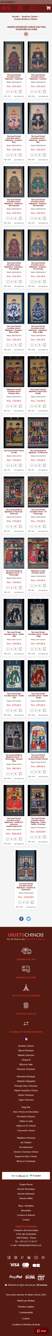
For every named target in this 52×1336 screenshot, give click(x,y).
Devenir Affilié (26, 1198)
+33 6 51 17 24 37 (28, 1242)
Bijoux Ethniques (26, 1051)
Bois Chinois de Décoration (26, 1112)
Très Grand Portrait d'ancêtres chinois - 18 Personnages (38, 512)
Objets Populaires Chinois (26, 1091)
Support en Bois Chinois (26, 1156)
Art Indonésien (26, 1147)
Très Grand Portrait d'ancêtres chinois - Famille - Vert (14, 696)
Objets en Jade (26, 1121)
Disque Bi (26, 1060)
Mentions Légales (26, 1307)
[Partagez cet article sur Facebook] (21, 919)
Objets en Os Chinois (26, 1126)
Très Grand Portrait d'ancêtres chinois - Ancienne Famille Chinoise (38, 757)
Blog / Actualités (26, 1206)
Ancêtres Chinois (26, 1046)
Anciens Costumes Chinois (26, 1152)
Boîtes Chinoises (26, 1095)
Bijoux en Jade (26, 1064)
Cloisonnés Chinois (26, 1131)
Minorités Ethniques (26, 1077)
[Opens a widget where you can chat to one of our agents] (41, 1331)
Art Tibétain (26, 1143)
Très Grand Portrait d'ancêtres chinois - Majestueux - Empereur (38, 77)
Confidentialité (26, 1313)
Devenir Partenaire (26, 1194)
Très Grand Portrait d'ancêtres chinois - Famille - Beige (38, 634)
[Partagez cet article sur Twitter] (28, 919)
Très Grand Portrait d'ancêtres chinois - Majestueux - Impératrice (14, 77)
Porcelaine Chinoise (26, 1117)
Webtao (31, 1301)
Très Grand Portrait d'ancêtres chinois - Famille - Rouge (38, 696)
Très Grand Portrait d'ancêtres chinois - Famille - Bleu (14, 634)
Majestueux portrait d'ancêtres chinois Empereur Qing (14, 391)
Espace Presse (26, 1184)
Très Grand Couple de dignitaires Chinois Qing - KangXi (38, 391)
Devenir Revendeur (26, 1189)
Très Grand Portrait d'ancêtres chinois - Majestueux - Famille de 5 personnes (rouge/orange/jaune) (14, 822)
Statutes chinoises (26, 1055)
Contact (26, 1220)
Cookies (26, 1319)
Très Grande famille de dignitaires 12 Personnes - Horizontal (14, 512)
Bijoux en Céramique (26, 1161)
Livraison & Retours (26, 1215)
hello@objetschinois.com (29, 1245)
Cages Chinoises (26, 1100)
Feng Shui (26, 1107)
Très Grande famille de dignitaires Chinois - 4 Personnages (14, 573)
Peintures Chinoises (26, 1069)
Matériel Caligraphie (26, 1081)
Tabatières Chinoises (26, 1138)
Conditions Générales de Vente (26, 1325)
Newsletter (26, 1211)
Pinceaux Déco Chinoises (26, 1086)
